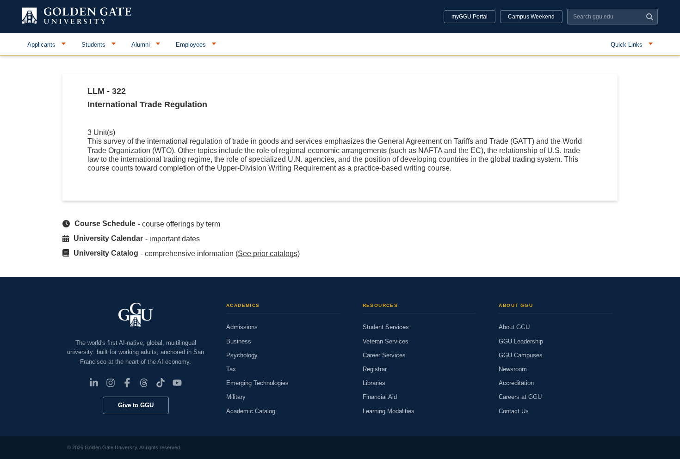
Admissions (242, 327)
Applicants (41, 44)
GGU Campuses (521, 355)
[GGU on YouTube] (177, 382)
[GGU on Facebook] (127, 382)
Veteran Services (385, 341)
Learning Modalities (388, 411)
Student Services (386, 327)
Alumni (140, 44)
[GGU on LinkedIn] (94, 382)
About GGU (514, 327)
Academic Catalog (250, 411)
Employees (191, 44)
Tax (231, 369)
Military (236, 396)
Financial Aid (380, 396)
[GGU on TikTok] (160, 382)
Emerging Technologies (257, 382)
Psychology (242, 355)
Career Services (384, 355)
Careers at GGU (520, 396)
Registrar (375, 369)
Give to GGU (136, 405)
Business (238, 341)
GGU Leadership (521, 341)
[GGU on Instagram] (110, 382)
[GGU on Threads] (143, 382)
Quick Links (627, 44)
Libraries (374, 382)
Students (93, 44)
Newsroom (513, 369)
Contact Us (514, 411)
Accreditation (516, 382)
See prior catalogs (267, 253)
